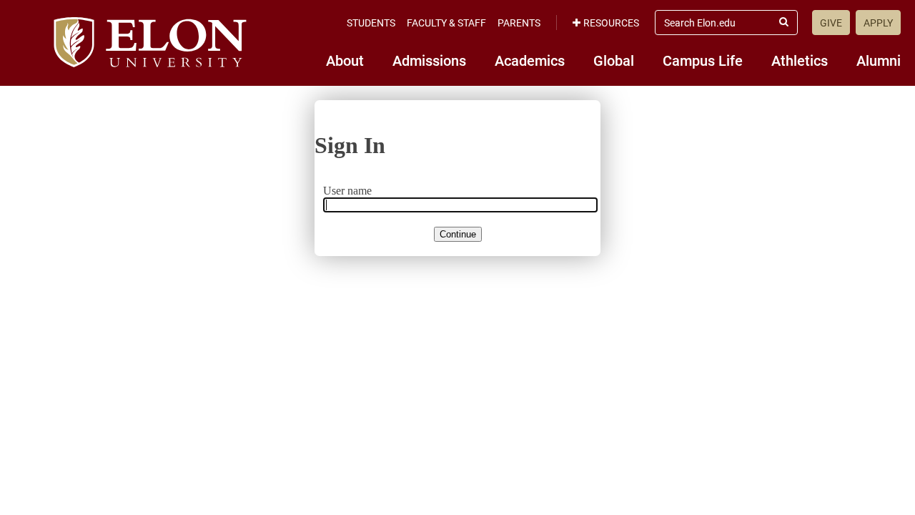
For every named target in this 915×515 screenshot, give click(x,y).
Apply (878, 22)
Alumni (878, 60)
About (345, 60)
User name (347, 191)
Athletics (799, 60)
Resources (611, 22)
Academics (530, 60)
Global (613, 60)
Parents (519, 22)
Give (831, 22)
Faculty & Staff (446, 22)
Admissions (429, 60)
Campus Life (703, 60)
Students (371, 22)
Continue (458, 234)
